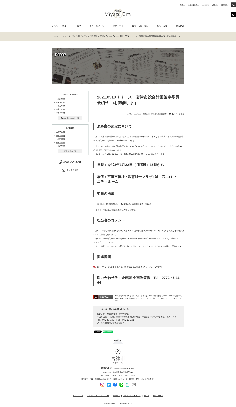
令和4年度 (60, 113)
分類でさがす (82, 36)
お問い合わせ (158, 396)
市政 (180, 26)
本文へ (182, 5)
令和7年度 (60, 102)
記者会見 (70, 128)
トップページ (68, 36)
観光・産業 (162, 26)
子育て (78, 26)
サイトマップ (78, 396)
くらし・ (59, 26)
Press (108, 36)
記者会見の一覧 (70, 151)
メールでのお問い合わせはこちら (112, 323)
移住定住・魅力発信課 (107, 314)
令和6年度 (60, 106)
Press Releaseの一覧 (70, 118)
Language (205, 5)
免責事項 (116, 396)
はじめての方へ (193, 5)
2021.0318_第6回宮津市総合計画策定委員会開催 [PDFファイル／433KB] (129, 267)
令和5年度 (60, 109)
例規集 (146, 396)
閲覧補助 (224, 5)
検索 (233, 4)
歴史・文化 (118, 26)
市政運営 (94, 36)
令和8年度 (60, 99)
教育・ (97, 26)
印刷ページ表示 (177, 114)
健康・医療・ (140, 26)
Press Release (70, 95)
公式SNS (215, 5)
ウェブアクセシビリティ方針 (98, 396)
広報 (102, 36)
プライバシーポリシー (131, 396)
